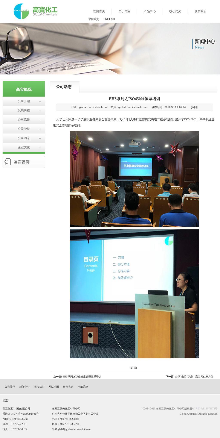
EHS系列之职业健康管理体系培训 (82, 376)
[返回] (194, 107)
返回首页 (99, 11)
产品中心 (150, 11)
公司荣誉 (24, 128)
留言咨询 (68, 386)
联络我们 (39, 386)
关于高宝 (124, 11)
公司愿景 (24, 119)
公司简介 (10, 386)
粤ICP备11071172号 (206, 408)
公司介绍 (24, 101)
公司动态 (24, 138)
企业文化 (24, 147)
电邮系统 (83, 386)
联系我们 (200, 11)
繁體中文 (94, 19)
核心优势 (175, 11)
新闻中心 (24, 386)
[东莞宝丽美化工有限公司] (35, 17)
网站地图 (54, 386)
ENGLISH (109, 19)
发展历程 (24, 110)
